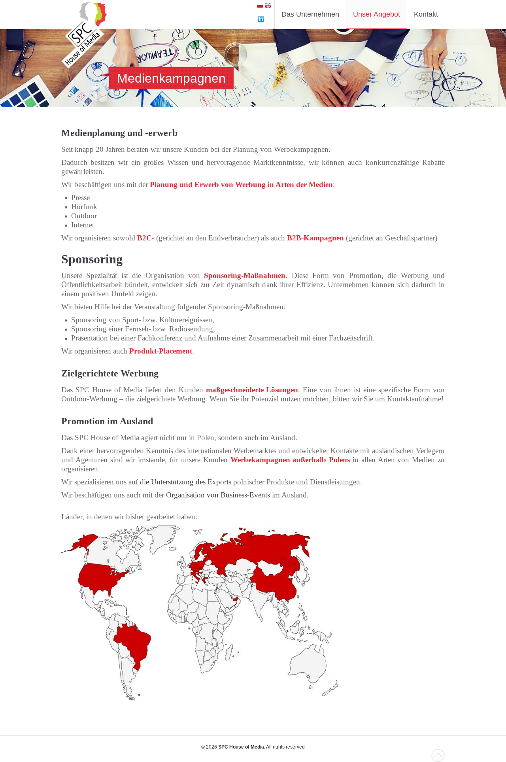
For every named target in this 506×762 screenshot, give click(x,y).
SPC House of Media (241, 747)
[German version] (268, 6)
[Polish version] (260, 6)
